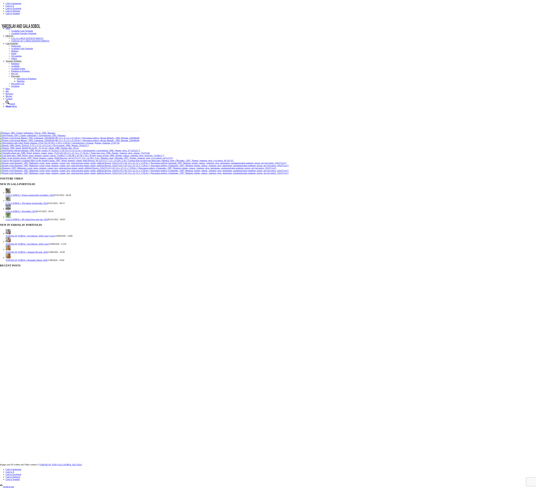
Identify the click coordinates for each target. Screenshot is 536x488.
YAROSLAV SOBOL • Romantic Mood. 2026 (26, 260)
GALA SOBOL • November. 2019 (21, 211)
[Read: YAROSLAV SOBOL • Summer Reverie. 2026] (8, 249)
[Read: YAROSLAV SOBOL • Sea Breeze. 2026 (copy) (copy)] (8, 233)
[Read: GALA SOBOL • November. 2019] (8, 209)
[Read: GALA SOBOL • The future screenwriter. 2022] (8, 201)
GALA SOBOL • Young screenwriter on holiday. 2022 (30, 195)
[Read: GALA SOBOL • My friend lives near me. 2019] (8, 217)
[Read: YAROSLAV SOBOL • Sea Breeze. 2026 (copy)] (8, 241)
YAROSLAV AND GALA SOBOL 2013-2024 (60, 464)
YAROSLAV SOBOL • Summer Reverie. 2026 (27, 252)
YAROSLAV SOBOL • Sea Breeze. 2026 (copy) (27, 244)
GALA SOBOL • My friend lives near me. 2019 (27, 219)
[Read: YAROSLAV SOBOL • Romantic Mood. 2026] (8, 257)
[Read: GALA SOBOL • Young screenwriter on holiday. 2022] (8, 192)
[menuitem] (271, 31)
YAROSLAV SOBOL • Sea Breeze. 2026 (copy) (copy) (31, 236)
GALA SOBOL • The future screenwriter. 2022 (27, 203)
